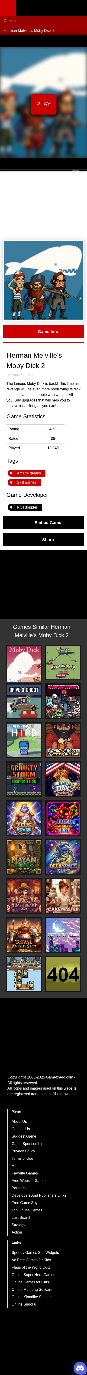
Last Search (21, 1217)
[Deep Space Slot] (63, 857)
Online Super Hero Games (33, 1275)
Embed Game (48, 522)
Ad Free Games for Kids (31, 1260)
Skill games (26, 482)
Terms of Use (22, 1158)
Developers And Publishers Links (39, 1195)
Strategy (18, 1225)
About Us (19, 1121)
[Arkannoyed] (63, 662)
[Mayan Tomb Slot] (24, 857)
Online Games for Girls (30, 1282)
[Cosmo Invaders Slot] (63, 818)
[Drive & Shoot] (24, 701)
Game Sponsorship (27, 1144)
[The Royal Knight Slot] (24, 935)
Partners (19, 1188)
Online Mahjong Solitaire (32, 1289)
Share (48, 539)
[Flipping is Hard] (24, 740)
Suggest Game (24, 1136)
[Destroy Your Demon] (63, 935)
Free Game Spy (25, 1203)
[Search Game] (79, 9)
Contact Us (21, 1129)
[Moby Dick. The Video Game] (24, 664)
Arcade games (29, 473)
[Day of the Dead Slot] (24, 896)
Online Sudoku (24, 1304)
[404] (63, 974)
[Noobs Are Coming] (63, 701)
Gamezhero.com (59, 1077)
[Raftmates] (24, 974)
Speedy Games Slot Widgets (35, 1253)
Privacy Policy (23, 1151)
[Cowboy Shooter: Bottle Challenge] (63, 740)
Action (17, 1232)
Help (15, 1166)
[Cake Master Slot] (63, 896)
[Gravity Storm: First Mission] (24, 779)
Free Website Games (29, 1181)
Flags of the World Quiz (31, 1267)
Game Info (48, 331)
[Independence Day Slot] (63, 779)
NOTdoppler (27, 507)
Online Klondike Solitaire (32, 1297)
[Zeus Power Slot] (24, 818)
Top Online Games (27, 1210)
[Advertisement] (43, 205)
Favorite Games (25, 1173)
